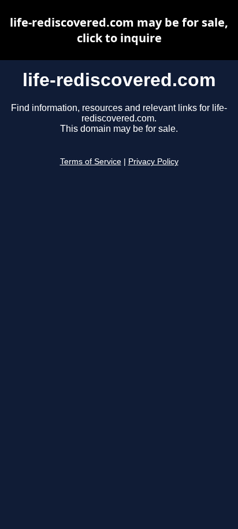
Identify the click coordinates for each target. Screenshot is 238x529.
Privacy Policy (153, 161)
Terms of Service (90, 161)
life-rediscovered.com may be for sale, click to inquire (119, 30)
